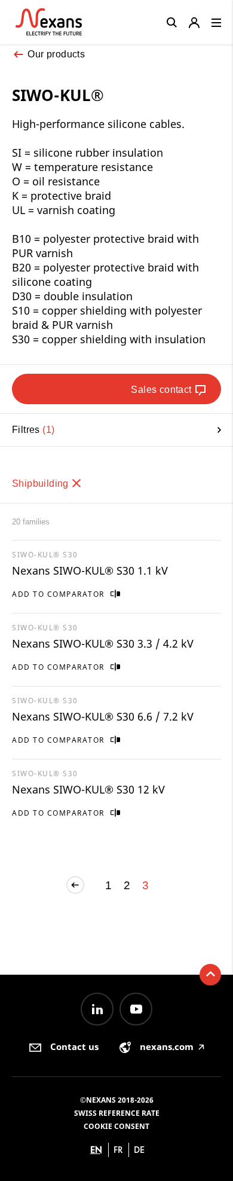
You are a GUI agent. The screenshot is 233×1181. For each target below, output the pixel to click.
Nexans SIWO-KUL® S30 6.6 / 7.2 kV (103, 716)
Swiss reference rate (117, 1113)
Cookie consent (116, 1126)
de (139, 1149)
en (96, 1149)
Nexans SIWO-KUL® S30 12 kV (88, 789)
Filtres (31, 430)
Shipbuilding (41, 483)
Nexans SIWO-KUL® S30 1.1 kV (90, 570)
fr (118, 1149)
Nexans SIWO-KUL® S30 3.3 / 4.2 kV (103, 643)
